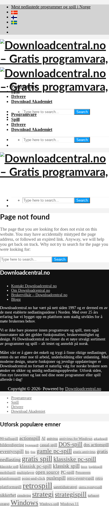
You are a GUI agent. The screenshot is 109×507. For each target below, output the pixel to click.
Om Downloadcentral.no (30, 290)
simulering (24, 495)
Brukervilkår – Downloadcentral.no (39, 295)
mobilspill (8, 472)
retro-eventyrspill (80, 478)
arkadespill (101, 438)
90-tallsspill (9, 438)
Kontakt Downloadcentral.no (34, 286)
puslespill (56, 478)
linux (84, 466)
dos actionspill (96, 444)
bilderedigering (12, 445)
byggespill (32, 445)
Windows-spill (49, 504)
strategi (43, 494)
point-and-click (33, 478)
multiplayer (25, 472)
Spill (15, 119)
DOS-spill (70, 444)
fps (27, 452)
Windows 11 (69, 504)
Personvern (83, 473)
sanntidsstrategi (65, 487)
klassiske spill (9, 467)
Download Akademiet (31, 129)
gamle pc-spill (54, 451)
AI (43, 438)
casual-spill (48, 445)
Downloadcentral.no (83, 388)
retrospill (37, 485)
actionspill (29, 438)
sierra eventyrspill (90, 487)
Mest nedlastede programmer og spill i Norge (51, 6)
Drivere (18, 124)
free (32, 452)
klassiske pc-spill (74, 459)
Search (82, 112)
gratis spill (37, 459)
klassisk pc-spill (36, 466)
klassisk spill (66, 466)
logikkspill (95, 466)
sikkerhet (8, 495)
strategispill (71, 494)
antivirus (52, 439)
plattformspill (10, 478)
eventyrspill (12, 451)
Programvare (24, 114)
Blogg (16, 299)
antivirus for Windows (76, 438)
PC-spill (67, 472)
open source (47, 472)
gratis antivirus (84, 452)
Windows (24, 503)
